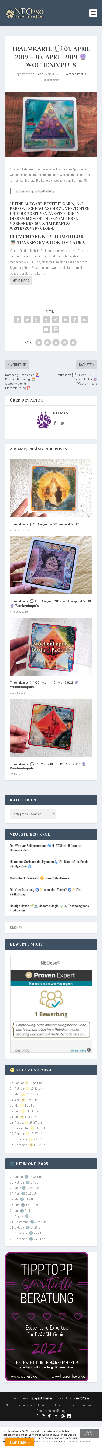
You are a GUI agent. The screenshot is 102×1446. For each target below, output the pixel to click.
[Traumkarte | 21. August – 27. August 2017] (51, 488)
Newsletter (13, 1405)
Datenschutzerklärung (51, 1411)
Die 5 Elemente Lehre (62, 1405)
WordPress (83, 1398)
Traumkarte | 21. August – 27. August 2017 (44, 524)
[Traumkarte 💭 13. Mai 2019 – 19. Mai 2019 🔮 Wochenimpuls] (51, 728)
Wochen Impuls (76, 74)
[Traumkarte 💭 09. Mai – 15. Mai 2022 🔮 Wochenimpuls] (51, 647)
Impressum (85, 1405)
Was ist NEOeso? (34, 1405)
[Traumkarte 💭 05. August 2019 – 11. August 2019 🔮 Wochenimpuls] (51, 565)
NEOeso (38, 74)
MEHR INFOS (21, 281)
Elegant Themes (42, 1398)
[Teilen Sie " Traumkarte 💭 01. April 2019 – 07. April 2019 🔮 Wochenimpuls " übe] (18, 320)
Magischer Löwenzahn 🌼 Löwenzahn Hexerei (40, 878)
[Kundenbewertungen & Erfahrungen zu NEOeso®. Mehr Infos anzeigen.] (51, 1052)
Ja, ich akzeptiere (89, 1433)
